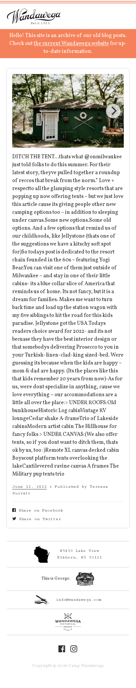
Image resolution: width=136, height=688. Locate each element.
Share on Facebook (39, 510)
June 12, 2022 (29, 486)
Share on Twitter (38, 518)
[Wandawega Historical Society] (68, 622)
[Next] (113, 111)
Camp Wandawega (33, 16)
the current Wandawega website (71, 43)
